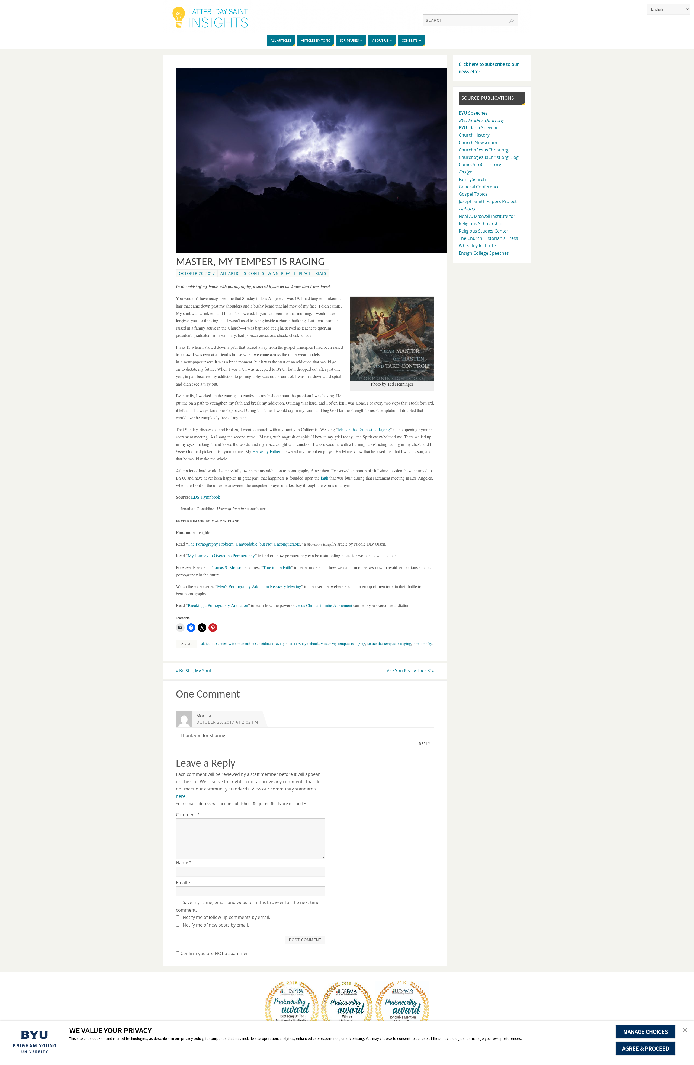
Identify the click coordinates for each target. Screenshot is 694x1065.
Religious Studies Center (483, 231)
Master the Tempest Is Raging (389, 643)
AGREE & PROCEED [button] (645, 1048)
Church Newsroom (478, 143)
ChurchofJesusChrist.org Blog (489, 157)
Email (183, 883)
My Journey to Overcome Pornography (221, 555)
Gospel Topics (473, 194)
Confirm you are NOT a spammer (213, 953)
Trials (319, 273)
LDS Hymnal (282, 643)
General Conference (479, 187)
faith (324, 478)
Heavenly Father (266, 451)
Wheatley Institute (477, 245)
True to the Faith (277, 567)
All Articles (233, 273)
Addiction (206, 643)
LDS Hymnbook (205, 497)
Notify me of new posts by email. (216, 925)
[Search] (511, 21)
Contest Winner (266, 273)
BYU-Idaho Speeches (480, 128)
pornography (422, 643)
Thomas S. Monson (226, 567)
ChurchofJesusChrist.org (484, 150)
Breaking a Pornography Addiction (218, 605)
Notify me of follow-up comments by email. (226, 917)
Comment (188, 815)
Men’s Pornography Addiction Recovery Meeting (259, 586)
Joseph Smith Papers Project (488, 201)
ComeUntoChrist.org (480, 164)
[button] (685, 1030)
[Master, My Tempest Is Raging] (315, 251)
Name (184, 863)
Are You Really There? (410, 671)
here (180, 796)
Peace (305, 273)
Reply (424, 743)
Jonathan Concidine (256, 643)
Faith (291, 273)
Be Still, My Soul (193, 671)
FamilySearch (472, 179)
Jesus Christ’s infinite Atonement (324, 605)
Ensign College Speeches (484, 253)
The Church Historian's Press (488, 238)
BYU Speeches (473, 113)
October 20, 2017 (197, 273)
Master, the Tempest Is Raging (364, 429)
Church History (474, 135)
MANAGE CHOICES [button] (645, 1031)
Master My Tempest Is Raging (342, 643)
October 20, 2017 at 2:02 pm (227, 722)
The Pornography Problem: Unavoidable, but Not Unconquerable (244, 544)
